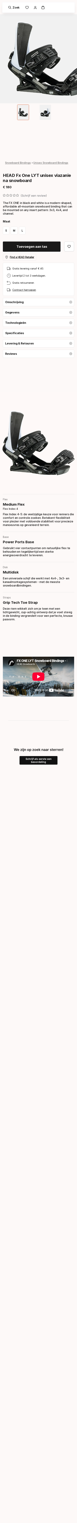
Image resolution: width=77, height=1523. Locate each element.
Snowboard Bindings (18, 162)
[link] (27, 7)
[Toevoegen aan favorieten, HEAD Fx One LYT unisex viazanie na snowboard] (69, 246)
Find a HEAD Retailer (22, 257)
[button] (38, 302)
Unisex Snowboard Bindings (50, 162)
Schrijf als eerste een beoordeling (39, 760)
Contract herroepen (24, 289)
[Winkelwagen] (43, 7)
